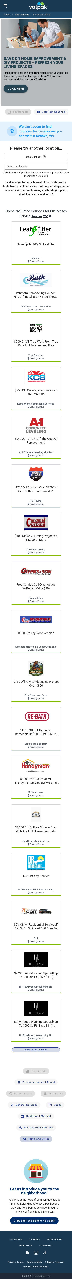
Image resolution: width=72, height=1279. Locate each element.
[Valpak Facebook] (27, 1253)
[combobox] (36, 166)
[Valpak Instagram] (36, 1253)
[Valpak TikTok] (45, 1253)
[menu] (5, 5)
